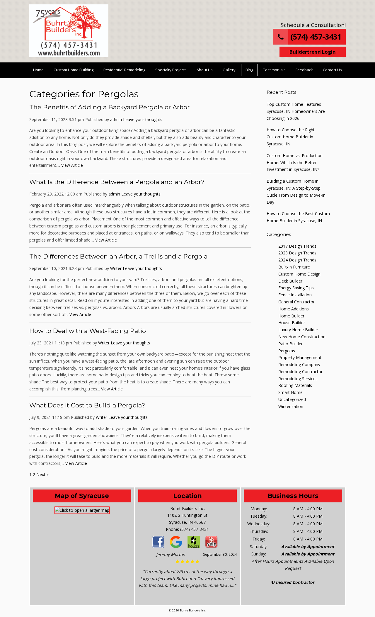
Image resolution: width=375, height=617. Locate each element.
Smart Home (290, 392)
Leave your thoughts (142, 119)
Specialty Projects (171, 69)
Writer (116, 268)
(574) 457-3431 (314, 37)
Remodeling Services (298, 378)
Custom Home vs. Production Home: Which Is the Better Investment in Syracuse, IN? (295, 162)
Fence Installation (295, 295)
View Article (72, 165)
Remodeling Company (299, 364)
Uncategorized (292, 399)
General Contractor (296, 302)
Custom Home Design (299, 274)
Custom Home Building (73, 69)
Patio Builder (290, 343)
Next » (42, 474)
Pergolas (286, 350)
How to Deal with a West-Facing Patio (87, 330)
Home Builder (291, 316)
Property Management (299, 357)
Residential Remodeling (124, 69)
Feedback (304, 69)
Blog (249, 69)
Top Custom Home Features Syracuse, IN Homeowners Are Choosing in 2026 (296, 111)
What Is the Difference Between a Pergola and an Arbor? (116, 182)
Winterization (290, 406)
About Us (205, 69)
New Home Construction (301, 336)
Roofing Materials (295, 385)
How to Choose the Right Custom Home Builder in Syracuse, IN (291, 137)
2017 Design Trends (297, 246)
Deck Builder (290, 281)
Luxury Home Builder (298, 329)
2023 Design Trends (297, 253)
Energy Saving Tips (296, 287)
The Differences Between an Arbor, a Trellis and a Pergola (118, 256)
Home (38, 69)
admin (116, 119)
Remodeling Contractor (300, 371)
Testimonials (274, 69)
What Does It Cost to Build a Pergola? (87, 405)
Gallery (229, 69)
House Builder (291, 322)
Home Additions (293, 309)
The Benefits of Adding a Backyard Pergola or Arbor (109, 107)
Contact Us (332, 69)
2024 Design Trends (297, 260)
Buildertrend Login (312, 51)
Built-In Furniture (294, 267)
